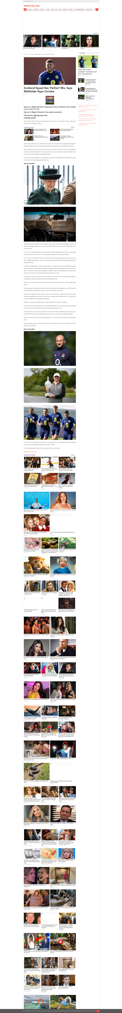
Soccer (28, 54)
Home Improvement (79, 9)
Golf (57, 9)
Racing (70, 9)
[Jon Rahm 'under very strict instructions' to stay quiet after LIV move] (81, 89)
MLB (52, 9)
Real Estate (88, 9)
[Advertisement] (61, 22)
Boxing (35, 9)
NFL (60, 9)
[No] (120, 1011)
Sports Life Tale (32, 5)
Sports (41, 9)
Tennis (47, 9)
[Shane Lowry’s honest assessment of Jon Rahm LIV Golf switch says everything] (88, 61)
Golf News (82, 53)
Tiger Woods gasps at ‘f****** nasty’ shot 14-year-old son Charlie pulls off (90, 82)
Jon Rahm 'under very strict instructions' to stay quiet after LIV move (91, 90)
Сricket (65, 9)
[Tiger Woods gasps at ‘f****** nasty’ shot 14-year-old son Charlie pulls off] (81, 80)
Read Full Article (32, 452)
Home (25, 54)
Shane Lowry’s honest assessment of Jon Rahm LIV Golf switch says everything (87, 72)
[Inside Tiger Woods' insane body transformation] (81, 97)
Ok (97, 1011)
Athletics (29, 9)
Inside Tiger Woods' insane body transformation (90, 97)
